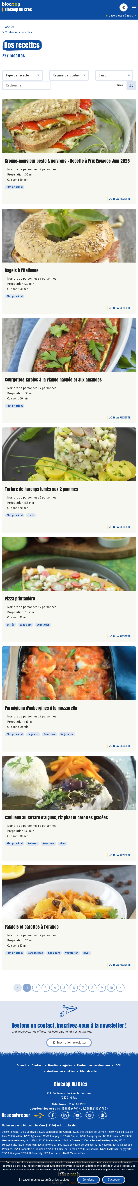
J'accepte (114, 1179)
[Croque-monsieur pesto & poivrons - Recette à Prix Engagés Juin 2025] (69, 126)
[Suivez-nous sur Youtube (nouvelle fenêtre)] (77, 1115)
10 (111, 988)
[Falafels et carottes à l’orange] (69, 892)
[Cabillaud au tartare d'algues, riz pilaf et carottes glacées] (69, 783)
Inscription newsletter (71, 1042)
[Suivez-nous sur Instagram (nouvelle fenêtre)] (89, 1115)
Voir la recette (119, 198)
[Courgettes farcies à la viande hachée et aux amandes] (69, 345)
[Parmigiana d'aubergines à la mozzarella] (69, 673)
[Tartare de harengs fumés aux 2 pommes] (69, 454)
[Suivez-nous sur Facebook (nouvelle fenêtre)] (52, 1115)
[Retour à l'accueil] (11, 4)
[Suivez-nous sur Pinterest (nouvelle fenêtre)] (102, 1115)
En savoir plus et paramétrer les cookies (44, 1179)
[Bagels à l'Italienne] (69, 236)
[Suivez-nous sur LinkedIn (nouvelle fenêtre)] (65, 1115)
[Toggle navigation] (134, 8)
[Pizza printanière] (69, 564)
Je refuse (88, 1179)
